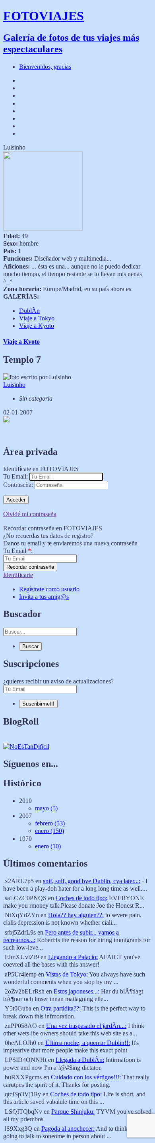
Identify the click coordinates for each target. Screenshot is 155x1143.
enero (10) (48, 846)
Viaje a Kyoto (36, 325)
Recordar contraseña (30, 567)
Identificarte (18, 575)
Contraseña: (18, 484)
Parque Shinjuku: (73, 1111)
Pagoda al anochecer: (68, 1128)
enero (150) (49, 830)
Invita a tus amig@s (44, 596)
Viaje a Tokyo (36, 318)
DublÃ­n (29, 310)
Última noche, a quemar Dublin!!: (87, 1042)
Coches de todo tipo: (81, 898)
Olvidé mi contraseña (29, 514)
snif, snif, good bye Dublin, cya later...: (91, 881)
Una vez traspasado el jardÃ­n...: (86, 1025)
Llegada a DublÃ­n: (80, 1059)
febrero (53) (50, 823)
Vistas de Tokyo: (67, 974)
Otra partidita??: (61, 1008)
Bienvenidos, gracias (45, 66)
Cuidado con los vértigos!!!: (86, 1077)
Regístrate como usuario (49, 589)
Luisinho (14, 384)
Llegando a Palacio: (73, 957)
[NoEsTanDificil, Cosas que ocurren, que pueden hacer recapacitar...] (26, 746)
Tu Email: (15, 476)
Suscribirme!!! (38, 704)
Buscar (30, 646)
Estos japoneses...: (76, 991)
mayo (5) (46, 808)
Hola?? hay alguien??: (76, 915)
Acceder (15, 500)
